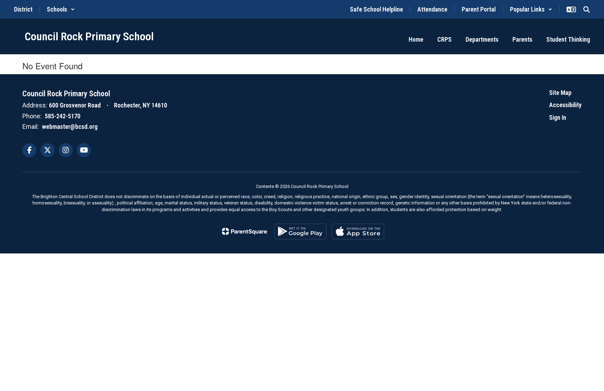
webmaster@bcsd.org (70, 126)
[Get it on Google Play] (300, 231)
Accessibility (565, 105)
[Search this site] (586, 9)
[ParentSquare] (244, 231)
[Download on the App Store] (358, 231)
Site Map (560, 92)
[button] (61, 9)
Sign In (557, 117)
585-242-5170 (62, 116)
